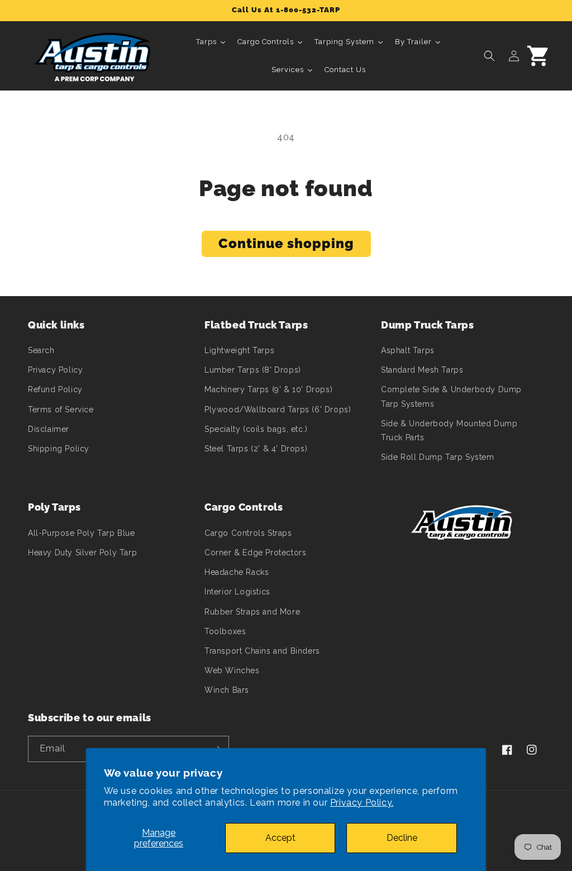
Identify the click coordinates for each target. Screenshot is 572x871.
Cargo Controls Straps (248, 533)
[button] (489, 56)
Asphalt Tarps (408, 350)
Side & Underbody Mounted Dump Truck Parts (449, 430)
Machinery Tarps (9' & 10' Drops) (268, 389)
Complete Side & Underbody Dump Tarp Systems (451, 396)
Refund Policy (55, 389)
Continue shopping (286, 243)
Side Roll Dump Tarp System (437, 457)
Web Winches (232, 670)
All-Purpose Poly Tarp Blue (81, 533)
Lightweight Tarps (239, 350)
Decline (402, 837)
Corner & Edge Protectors (255, 552)
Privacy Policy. (362, 802)
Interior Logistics (237, 591)
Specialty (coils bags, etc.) (256, 429)
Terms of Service (61, 409)
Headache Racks (236, 572)
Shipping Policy (58, 448)
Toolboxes (225, 631)
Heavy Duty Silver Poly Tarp (82, 552)
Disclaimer (48, 429)
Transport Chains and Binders (262, 650)
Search (41, 350)
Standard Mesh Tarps (422, 369)
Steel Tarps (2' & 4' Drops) (255, 448)
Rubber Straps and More (252, 611)
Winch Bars (226, 690)
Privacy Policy (55, 369)
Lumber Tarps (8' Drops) (252, 369)
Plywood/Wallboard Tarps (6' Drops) (277, 409)
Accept (280, 837)
